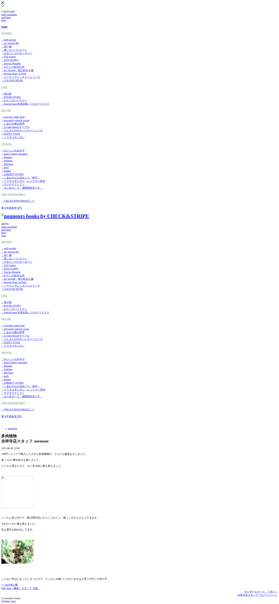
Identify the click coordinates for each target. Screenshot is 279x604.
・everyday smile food (13, 117)
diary (3, 20)
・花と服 (6, 46)
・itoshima (6, 160)
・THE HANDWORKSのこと (18, 201)
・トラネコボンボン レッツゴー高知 (23, 181)
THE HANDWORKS (13, 194)
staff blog (6, 17)
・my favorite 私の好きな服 (17, 70)
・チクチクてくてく (13, 184)
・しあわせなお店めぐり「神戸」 (20, 177)
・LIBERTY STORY (12, 174)
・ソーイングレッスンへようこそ (20, 77)
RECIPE (6, 110)
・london (6, 171)
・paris (5, 167)
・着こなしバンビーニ (14, 50)
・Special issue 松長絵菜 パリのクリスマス (25, 104)
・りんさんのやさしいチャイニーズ (22, 130)
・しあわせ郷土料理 (13, 123)
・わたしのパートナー (14, 100)
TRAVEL (6, 144)
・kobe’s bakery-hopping (14, 154)
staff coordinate (9, 14)
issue (3, 235)
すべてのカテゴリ (11, 207)
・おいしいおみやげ (13, 150)
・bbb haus (7, 164)
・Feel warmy (8, 56)
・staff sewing (8, 39)
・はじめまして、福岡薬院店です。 (22, 187)
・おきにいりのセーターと (16, 53)
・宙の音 (6, 93)
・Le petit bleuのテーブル (15, 127)
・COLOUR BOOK (12, 80)
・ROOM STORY (11, 97)
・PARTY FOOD (10, 134)
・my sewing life (10, 43)
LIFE (4, 87)
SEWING (6, 33)
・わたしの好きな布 (13, 67)
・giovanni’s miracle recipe (15, 120)
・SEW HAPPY (10, 60)
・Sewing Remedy (11, 63)
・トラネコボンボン (13, 137)
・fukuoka (6, 157)
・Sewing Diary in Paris (13, 73)
